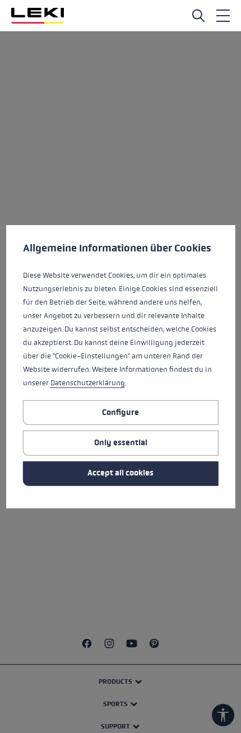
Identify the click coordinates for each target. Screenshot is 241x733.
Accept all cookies (120, 473)
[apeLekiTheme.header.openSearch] (198, 15)
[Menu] (223, 15)
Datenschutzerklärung (87, 383)
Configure (120, 412)
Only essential (120, 442)
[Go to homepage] (37, 16)
